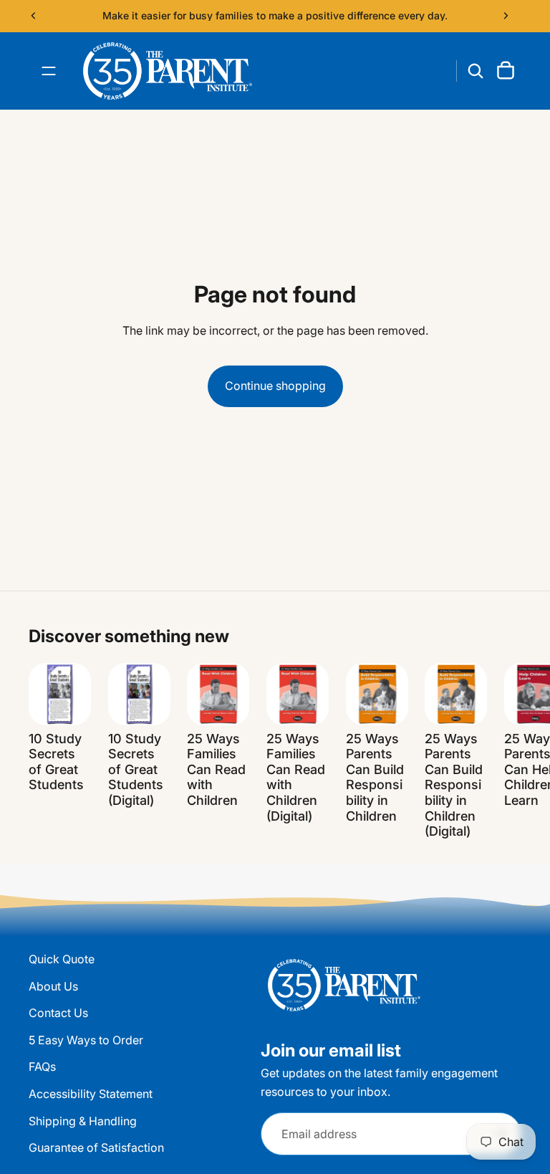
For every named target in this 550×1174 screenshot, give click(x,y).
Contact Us (58, 1013)
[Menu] (49, 71)
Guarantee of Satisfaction (96, 1147)
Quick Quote (62, 959)
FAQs (42, 1066)
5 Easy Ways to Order (86, 1039)
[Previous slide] (33, 16)
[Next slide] (505, 16)
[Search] (475, 71)
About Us (53, 985)
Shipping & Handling (83, 1120)
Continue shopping (275, 385)
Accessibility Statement (91, 1094)
